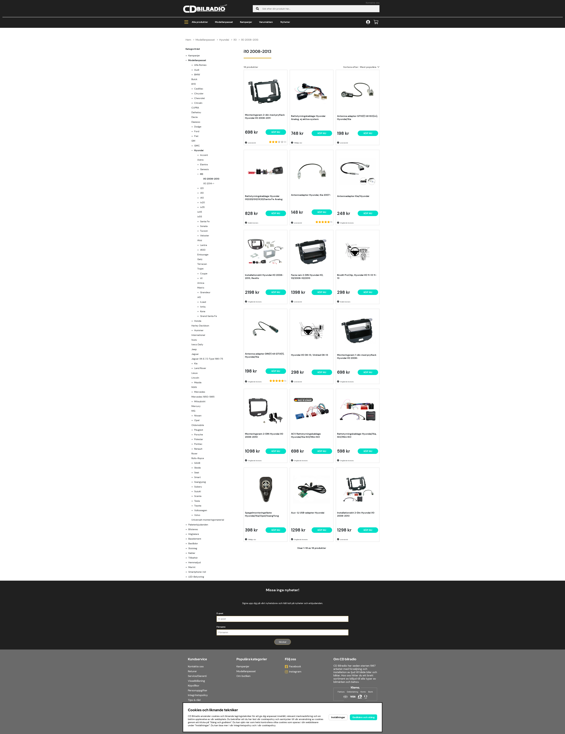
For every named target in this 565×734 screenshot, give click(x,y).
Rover (194, 453)
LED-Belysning (196, 576)
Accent (204, 155)
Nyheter (285, 22)
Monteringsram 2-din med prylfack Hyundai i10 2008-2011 (265, 116)
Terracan (202, 264)
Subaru (198, 486)
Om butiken (243, 676)
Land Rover (200, 368)
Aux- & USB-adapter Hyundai (307, 512)
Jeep (194, 349)
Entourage (202, 254)
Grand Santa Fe (208, 316)
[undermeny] (193, 65)
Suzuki (197, 491)
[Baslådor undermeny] (188, 543)
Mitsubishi (199, 401)
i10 (235, 40)
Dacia (194, 117)
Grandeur (205, 292)
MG (193, 410)
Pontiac (198, 444)
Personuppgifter (197, 690)
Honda (197, 320)
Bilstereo (193, 529)
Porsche (198, 434)
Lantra (203, 245)
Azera (200, 159)
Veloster (204, 235)
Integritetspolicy (198, 695)
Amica (200, 283)
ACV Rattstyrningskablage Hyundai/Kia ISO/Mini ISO (306, 435)
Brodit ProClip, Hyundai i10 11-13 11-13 (357, 276)
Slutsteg (192, 548)
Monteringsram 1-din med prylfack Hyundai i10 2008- (356, 356)
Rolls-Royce (197, 458)
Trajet (200, 268)
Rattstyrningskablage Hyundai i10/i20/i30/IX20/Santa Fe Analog (263, 198)
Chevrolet (199, 98)
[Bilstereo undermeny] (188, 529)
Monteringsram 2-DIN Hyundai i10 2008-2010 (264, 435)
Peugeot (198, 429)
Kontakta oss (372, 2)
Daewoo (195, 121)
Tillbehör (193, 557)
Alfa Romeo (200, 65)
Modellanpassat (224, 22)
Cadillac (198, 88)
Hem (188, 40)
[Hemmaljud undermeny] (188, 562)
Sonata (204, 226)
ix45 (199, 211)
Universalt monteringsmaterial (207, 519)
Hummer (198, 330)
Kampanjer (246, 22)
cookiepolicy (268, 725)
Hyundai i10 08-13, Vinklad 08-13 (309, 354)
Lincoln (195, 377)
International (198, 335)
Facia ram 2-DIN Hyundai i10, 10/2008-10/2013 (307, 276)
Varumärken (266, 22)
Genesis (204, 169)
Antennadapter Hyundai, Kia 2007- (311, 194)
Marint (191, 567)
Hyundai (224, 40)
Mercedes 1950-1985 (203, 396)
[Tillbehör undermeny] (188, 557)
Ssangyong (200, 481)
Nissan (197, 415)
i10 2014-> (208, 183)
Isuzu (194, 339)
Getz (199, 259)
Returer (192, 671)
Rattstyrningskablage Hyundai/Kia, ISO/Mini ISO (357, 435)
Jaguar (195, 354)
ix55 (199, 216)
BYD (193, 84)
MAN (194, 387)
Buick (194, 79)
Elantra (204, 164)
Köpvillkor (193, 685)
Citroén (198, 102)
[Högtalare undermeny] (188, 534)
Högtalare (193, 534)
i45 (199, 297)
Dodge (197, 126)
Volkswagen (200, 510)
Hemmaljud (194, 562)
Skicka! (282, 641)
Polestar (198, 439)
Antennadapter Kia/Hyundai (353, 196)
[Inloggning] (368, 22)
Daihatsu (196, 112)
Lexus (194, 373)
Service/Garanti (197, 676)
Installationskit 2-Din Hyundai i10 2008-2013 (355, 514)
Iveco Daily (197, 344)
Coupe (203, 273)
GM (193, 140)
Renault (198, 448)
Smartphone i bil (197, 571)
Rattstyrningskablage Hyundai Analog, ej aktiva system (308, 118)
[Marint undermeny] (188, 567)
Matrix (200, 287)
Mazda (197, 382)
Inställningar (338, 717)
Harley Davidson (200, 325)
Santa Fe (205, 221)
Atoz (199, 240)
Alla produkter (200, 22)
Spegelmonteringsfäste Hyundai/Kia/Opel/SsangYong (262, 514)
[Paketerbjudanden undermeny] (188, 524)
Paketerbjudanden (198, 524)
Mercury (196, 406)
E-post (220, 613)
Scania (197, 496)
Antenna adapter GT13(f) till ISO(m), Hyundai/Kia (357, 118)
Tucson (204, 230)
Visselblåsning (196, 680)
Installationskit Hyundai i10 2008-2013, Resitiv (264, 276)
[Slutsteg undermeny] (188, 548)
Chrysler (198, 93)
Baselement (194, 538)
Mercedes (199, 391)
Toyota (197, 505)
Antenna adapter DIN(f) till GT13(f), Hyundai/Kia (264, 355)
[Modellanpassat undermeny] (188, 60)
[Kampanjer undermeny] (188, 55)
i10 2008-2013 (249, 40)
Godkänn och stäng (363, 717)
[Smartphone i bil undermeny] (188, 571)
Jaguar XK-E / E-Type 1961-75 (207, 358)
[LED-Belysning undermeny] (188, 576)
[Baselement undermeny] (188, 538)
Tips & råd (194, 700)
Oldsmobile (197, 425)
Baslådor (193, 543)
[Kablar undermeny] (188, 553)
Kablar (191, 553)
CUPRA (195, 107)
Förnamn (221, 627)
